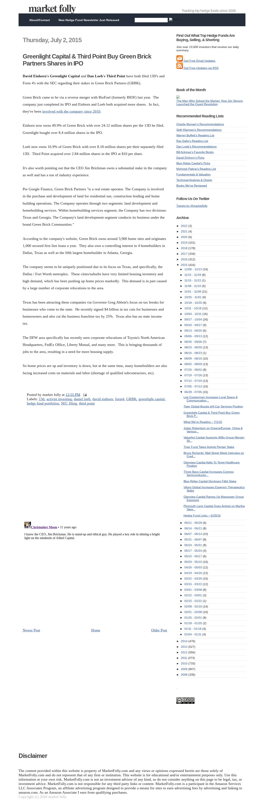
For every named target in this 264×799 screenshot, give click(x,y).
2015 (184, 265)
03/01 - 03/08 (193, 589)
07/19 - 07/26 (193, 375)
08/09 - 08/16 (193, 358)
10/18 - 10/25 (193, 302)
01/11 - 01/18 (193, 628)
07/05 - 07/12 (193, 386)
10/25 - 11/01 (193, 297)
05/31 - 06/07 (193, 539)
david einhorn (102, 399)
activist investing (59, 399)
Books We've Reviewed (191, 185)
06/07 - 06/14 (193, 534)
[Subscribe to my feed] (179, 68)
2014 (184, 641)
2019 (184, 242)
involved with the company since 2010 (71, 111)
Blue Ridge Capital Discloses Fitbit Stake (210, 481)
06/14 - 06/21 (193, 528)
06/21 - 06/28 (193, 522)
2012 (184, 652)
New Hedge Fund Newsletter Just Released (89, 20)
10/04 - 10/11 (193, 314)
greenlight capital (152, 399)
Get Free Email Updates (199, 60)
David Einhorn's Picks (190, 157)
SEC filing (69, 403)
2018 (184, 248)
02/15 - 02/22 (193, 601)
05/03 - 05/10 (193, 561)
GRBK (131, 399)
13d (41, 399)
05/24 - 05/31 (193, 545)
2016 (184, 259)
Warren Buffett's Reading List (195, 135)
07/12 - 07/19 (193, 380)
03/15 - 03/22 (193, 584)
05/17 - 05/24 (193, 550)
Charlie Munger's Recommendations (200, 124)
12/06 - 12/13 (193, 269)
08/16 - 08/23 (193, 353)
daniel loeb (82, 399)
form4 (119, 399)
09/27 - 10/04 (193, 319)
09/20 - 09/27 (193, 325)
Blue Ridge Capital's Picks (193, 163)
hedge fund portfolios (43, 403)
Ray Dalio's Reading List (192, 141)
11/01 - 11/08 (193, 291)
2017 (184, 253)
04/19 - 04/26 (193, 573)
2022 (184, 225)
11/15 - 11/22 (193, 280)
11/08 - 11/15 (193, 286)
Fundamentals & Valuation (193, 174)
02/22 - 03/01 (193, 595)
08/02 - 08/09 (193, 364)
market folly (52, 7)
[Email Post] (84, 395)
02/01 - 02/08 (193, 612)
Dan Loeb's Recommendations (196, 146)
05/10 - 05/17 (193, 556)
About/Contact (39, 20)
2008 (184, 674)
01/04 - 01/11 (193, 634)
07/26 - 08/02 (193, 369)
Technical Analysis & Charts (194, 180)
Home (95, 630)
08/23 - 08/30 (193, 347)
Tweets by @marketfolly (191, 205)
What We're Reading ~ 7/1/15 (203, 422)
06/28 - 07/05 (193, 392)
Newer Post (31, 630)
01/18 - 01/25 (193, 623)
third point (87, 403)
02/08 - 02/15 (193, 606)
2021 (184, 231)
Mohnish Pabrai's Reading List (196, 168)
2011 (184, 658)
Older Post (159, 630)
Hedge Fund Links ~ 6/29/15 (202, 515)
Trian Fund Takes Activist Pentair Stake (209, 447)
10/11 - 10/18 (193, 308)
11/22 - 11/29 (193, 274)
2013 (184, 646)
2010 (184, 663)
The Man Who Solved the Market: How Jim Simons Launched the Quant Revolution (209, 102)
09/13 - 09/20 (193, 330)
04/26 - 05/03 (193, 567)
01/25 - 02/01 (193, 617)
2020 (184, 237)
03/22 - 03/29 (193, 578)
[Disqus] (95, 465)
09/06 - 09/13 (193, 336)
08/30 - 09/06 (193, 341)
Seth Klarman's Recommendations (199, 129)
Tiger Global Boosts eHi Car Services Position (213, 406)
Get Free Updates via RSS (200, 68)
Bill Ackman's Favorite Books (195, 152)
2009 (184, 669)
